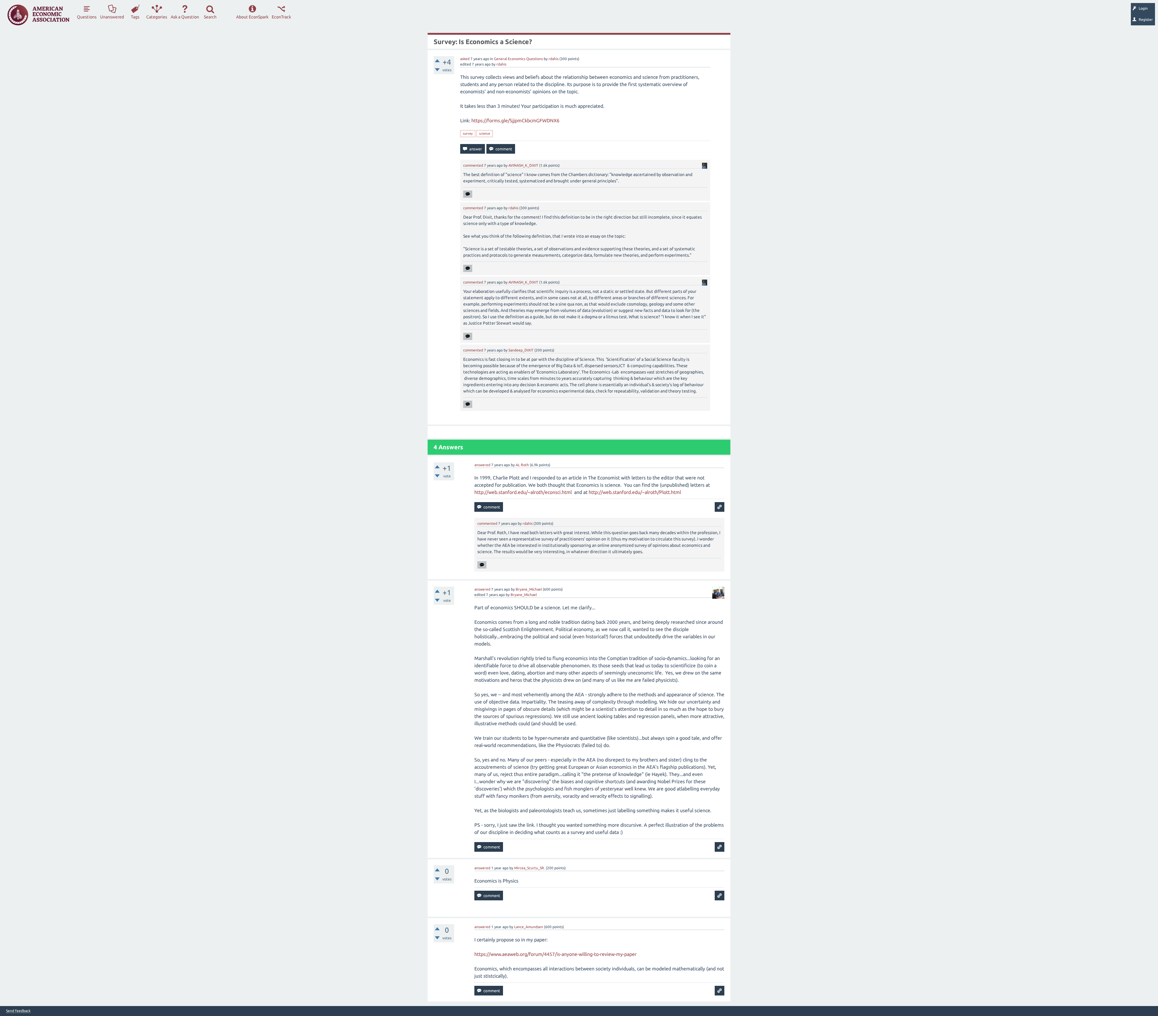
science (484, 133)
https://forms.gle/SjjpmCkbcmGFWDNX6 (515, 120)
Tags (135, 16)
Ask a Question (185, 16)
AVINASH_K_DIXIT (523, 165)
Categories (156, 16)
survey (468, 133)
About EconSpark (252, 16)
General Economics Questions (518, 59)
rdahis (553, 59)
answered (482, 465)
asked (465, 59)
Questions (86, 16)
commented (473, 165)
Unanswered (112, 16)
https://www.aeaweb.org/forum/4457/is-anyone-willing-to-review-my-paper (555, 954)
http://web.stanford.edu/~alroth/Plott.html (635, 492)
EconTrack (281, 16)
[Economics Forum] (38, 15)
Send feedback (18, 1011)
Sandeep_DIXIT (520, 350)
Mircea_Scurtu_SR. (529, 868)
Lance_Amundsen (528, 927)
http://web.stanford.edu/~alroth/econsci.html (523, 492)
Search (210, 16)
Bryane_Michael (529, 589)
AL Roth (522, 465)
